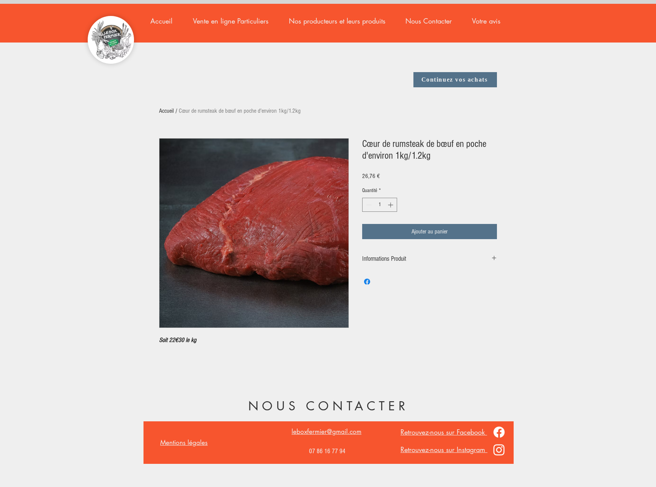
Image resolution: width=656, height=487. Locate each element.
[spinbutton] (379, 204)
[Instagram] (499, 449)
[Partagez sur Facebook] (367, 281)
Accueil (166, 110)
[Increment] (391, 204)
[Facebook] (499, 432)
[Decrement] (368, 204)
